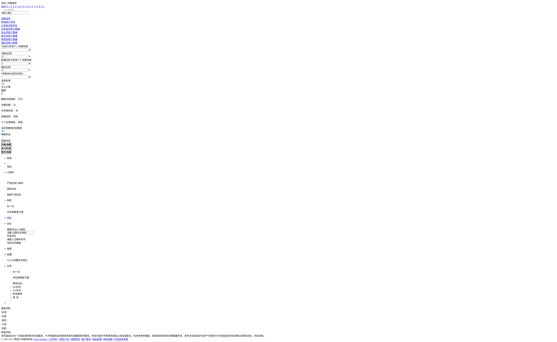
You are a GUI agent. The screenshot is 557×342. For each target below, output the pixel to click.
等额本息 (5, 141)
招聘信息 (75, 339)
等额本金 (5, 134)
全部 (3, 6)
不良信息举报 (121, 339)
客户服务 (86, 339)
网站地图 (108, 339)
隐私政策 (97, 339)
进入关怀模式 (9, 10)
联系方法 (64, 339)
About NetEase (40, 339)
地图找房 (5, 18)
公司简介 (53, 339)
